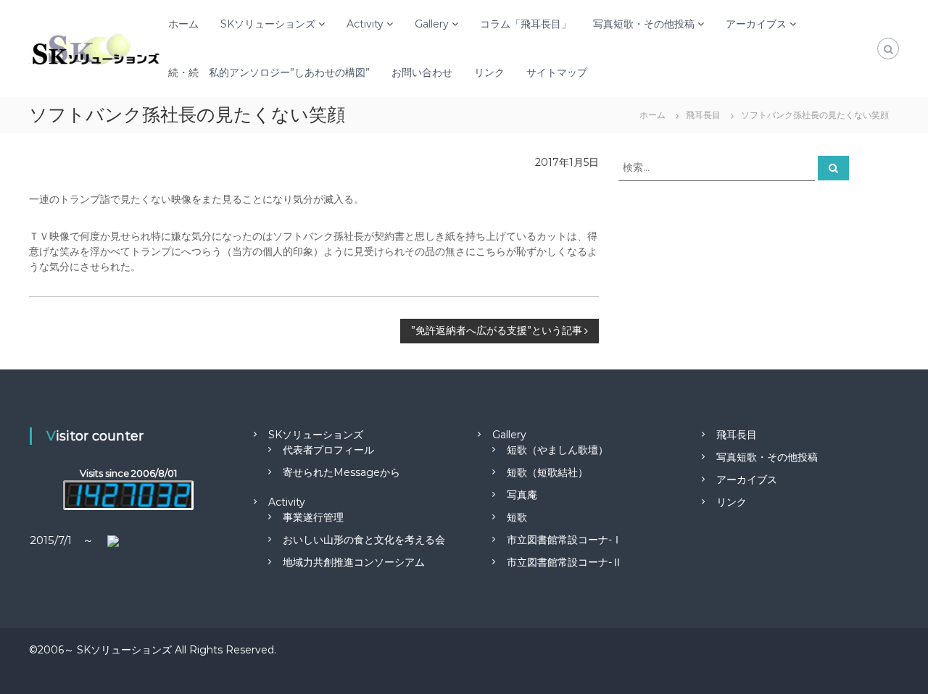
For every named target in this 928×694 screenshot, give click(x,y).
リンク (489, 72)
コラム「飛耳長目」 (525, 23)
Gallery (432, 23)
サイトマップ (556, 72)
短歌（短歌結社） (547, 472)
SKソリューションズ (267, 23)
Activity (365, 23)
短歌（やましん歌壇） (557, 449)
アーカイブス (756, 23)
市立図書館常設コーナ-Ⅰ (564, 539)
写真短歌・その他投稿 (644, 23)
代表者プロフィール (328, 449)
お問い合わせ (422, 72)
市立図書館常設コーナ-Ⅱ (564, 562)
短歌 (517, 517)
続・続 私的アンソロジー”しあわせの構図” (269, 72)
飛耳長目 (736, 434)
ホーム (183, 23)
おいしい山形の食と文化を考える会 (364, 539)
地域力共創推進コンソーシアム (354, 562)
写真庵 (522, 494)
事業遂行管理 (313, 517)
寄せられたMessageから (341, 472)
